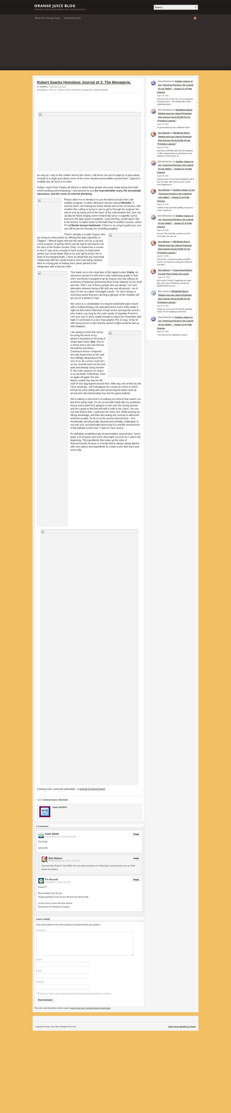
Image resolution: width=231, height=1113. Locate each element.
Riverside (63, 800)
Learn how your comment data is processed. (90, 1008)
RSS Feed (195, 18)
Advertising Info (72, 18)
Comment (40, 930)
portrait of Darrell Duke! (92, 789)
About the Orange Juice (47, 18)
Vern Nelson (55, 858)
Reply (136, 834)
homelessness (50, 800)
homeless (76, 90)
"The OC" (52, 90)
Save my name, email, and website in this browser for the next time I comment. (75, 994)
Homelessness (100, 90)
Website (40, 982)
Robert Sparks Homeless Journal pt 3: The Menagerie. (84, 82)
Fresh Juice (64, 90)
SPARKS (44, 87)
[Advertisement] (115, 46)
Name (39, 959)
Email (38, 971)
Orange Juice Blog (54, 5)
